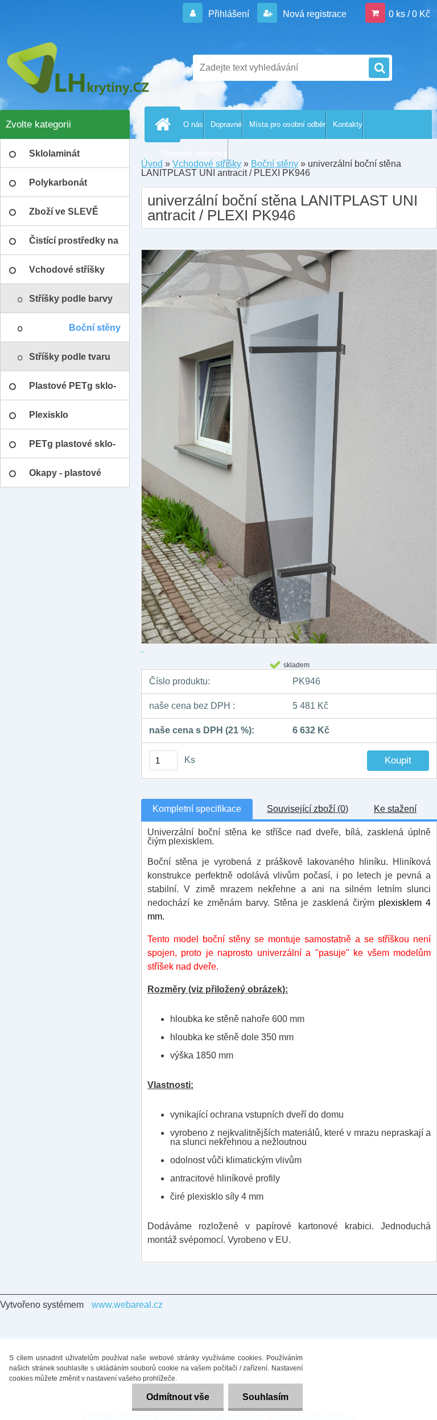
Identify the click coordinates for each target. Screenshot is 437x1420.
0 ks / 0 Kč (409, 14)
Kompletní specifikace (196, 809)
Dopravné (226, 124)
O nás (193, 124)
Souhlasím (265, 1397)
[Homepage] (165, 124)
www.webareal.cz (127, 1305)
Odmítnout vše (177, 1397)
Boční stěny (274, 164)
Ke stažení (395, 809)
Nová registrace (314, 14)
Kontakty (347, 124)
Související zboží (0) (307, 809)
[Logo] (78, 67)
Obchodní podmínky (194, 153)
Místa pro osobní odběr (287, 124)
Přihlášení (229, 14)
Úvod (152, 164)
